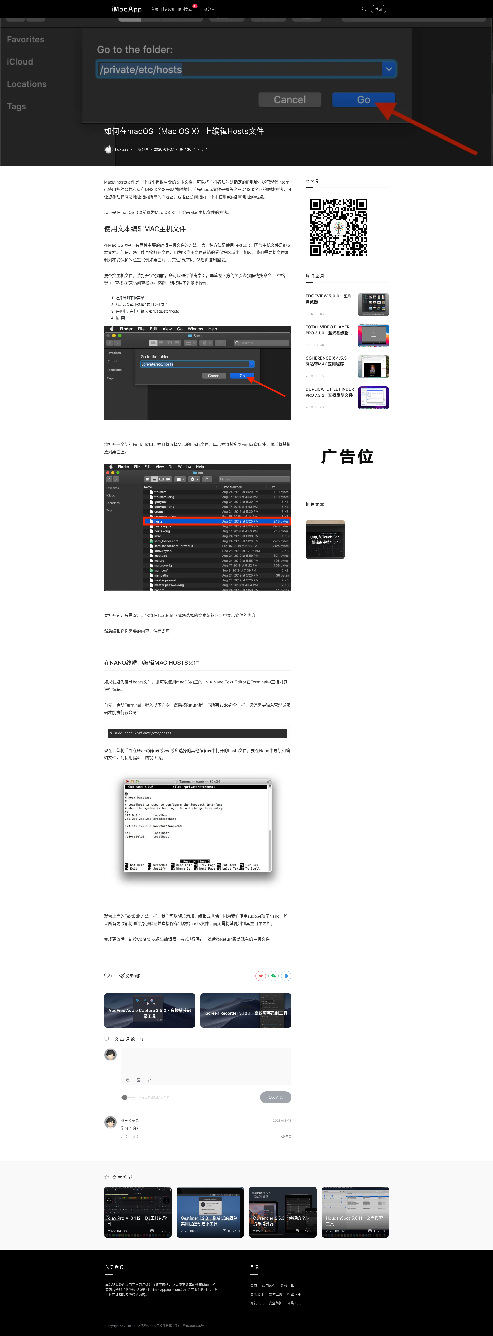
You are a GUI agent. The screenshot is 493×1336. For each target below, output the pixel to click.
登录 (378, 9)
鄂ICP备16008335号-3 (190, 1326)
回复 (288, 1136)
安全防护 (275, 1303)
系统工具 (287, 1286)
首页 (154, 9)
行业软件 (294, 1294)
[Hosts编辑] (108, 149)
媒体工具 (275, 1294)
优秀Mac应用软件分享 (125, 9)
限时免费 (187, 8)
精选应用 (168, 9)
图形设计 (257, 1294)
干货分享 (207, 9)
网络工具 (294, 1303)
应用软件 (269, 1286)
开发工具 (257, 1303)
